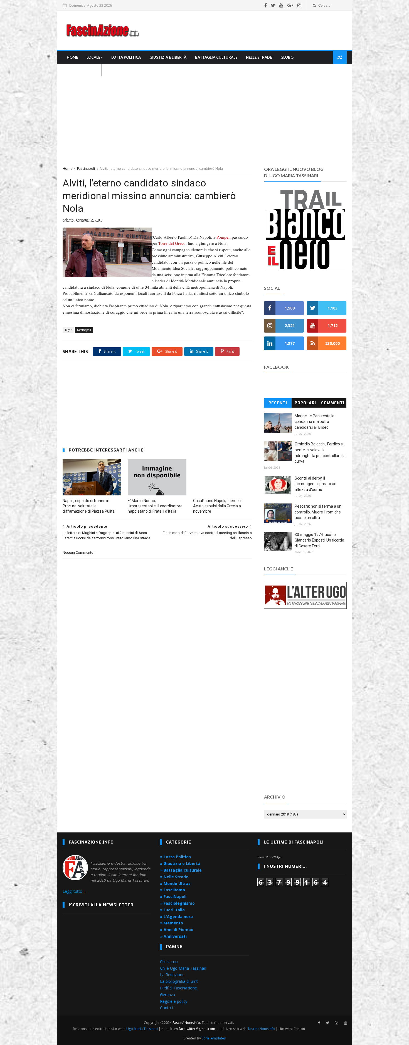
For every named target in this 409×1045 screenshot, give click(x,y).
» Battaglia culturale (181, 870)
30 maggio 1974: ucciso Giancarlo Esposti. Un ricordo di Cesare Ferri (319, 540)
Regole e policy (173, 1001)
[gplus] (290, 5)
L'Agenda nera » (82, 70)
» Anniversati (173, 936)
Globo (287, 57)
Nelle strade (259, 57)
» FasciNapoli (173, 896)
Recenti (277, 403)
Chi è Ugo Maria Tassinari (183, 968)
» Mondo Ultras (175, 883)
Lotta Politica (126, 57)
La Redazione (172, 974)
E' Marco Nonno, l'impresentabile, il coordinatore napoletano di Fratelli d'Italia (155, 505)
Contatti (167, 1007)
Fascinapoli (86, 168)
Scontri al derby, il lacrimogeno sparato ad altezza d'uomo (315, 484)
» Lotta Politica (175, 856)
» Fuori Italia (172, 909)
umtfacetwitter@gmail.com (194, 1028)
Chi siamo (169, 961)
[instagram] (299, 5)
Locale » (95, 57)
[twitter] (273, 5)
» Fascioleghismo (177, 903)
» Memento (171, 923)
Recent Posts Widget (270, 857)
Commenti (332, 403)
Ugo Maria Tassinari (142, 1028)
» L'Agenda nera (176, 916)
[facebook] (265, 5)
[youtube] (281, 5)
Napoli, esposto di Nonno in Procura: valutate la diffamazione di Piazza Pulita (89, 505)
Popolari (305, 403)
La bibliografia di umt (179, 981)
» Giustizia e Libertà (180, 863)
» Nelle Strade (174, 876)
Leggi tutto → (75, 891)
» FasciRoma (172, 889)
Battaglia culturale (216, 57)
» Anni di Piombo (176, 929)
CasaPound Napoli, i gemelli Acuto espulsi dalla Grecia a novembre (217, 505)
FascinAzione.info (186, 1022)
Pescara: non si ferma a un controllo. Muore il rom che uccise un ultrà (318, 512)
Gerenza (167, 994)
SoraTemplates (214, 1038)
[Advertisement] (245, 30)
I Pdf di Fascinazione (178, 988)
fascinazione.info (261, 1028)
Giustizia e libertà (167, 57)
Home (72, 57)
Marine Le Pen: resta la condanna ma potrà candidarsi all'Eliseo (314, 422)
